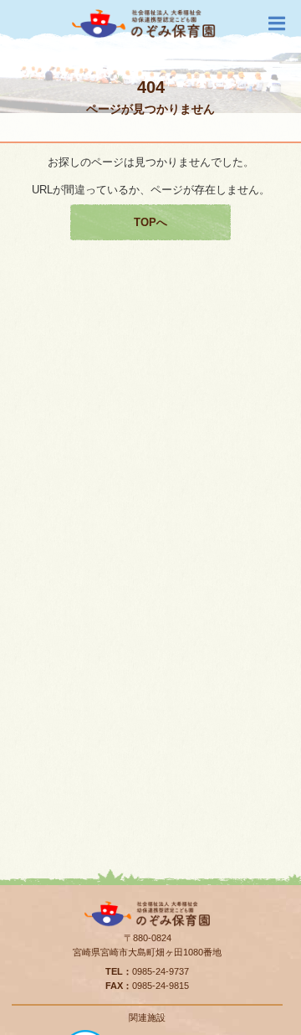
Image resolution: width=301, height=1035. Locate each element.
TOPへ (150, 222)
